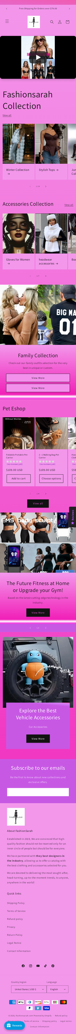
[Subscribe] (65, 792)
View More (38, 377)
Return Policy (14, 934)
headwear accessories (46, 261)
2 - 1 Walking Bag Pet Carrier (49, 456)
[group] (18, 463)
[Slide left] (30, 186)
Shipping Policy (16, 903)
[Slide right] (46, 186)
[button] (7, 21)
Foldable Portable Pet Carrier (17, 456)
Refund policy (15, 919)
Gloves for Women (18, 259)
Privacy (11, 926)
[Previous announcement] (6, 9)
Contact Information (19, 951)
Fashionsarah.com (24, 1015)
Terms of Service (16, 911)
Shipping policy (49, 1021)
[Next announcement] (69, 9)
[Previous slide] (30, 628)
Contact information (39, 1026)
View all (7, 115)
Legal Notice (14, 942)
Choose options (51, 478)
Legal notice (65, 1021)
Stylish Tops (47, 170)
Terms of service (31, 1021)
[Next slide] (46, 628)
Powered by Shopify (43, 1015)
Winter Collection (17, 170)
